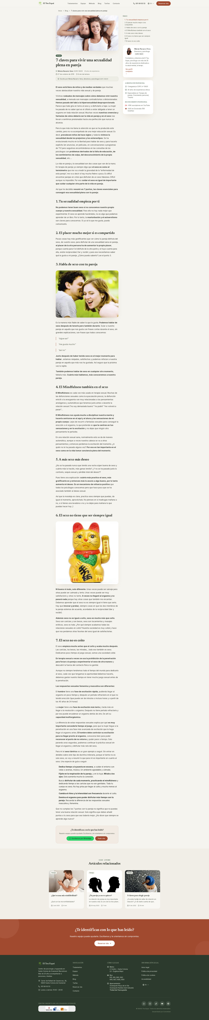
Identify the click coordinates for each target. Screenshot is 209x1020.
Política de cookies (145, 975)
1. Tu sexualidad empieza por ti (136, 20)
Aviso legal (145, 967)
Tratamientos (72, 3)
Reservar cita (163, 3)
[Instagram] (150, 1003)
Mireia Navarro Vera (70, 71)
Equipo (83, 3)
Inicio (60, 11)
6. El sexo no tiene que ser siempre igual (137, 37)
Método (92, 3)
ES (151, 3)
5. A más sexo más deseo (134, 33)
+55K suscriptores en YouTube (139, 105)
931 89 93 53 (45, 986)
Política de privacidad (145, 971)
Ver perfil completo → (129, 71)
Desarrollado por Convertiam (161, 1011)
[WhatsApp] (144, 1003)
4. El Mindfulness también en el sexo (138, 30)
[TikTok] (156, 1003)
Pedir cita (101, 838)
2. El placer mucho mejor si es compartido (135, 24)
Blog (99, 3)
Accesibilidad (145, 979)
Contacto (116, 3)
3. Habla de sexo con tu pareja (136, 27)
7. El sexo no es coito (132, 41)
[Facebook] (168, 1003)
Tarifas (107, 3)
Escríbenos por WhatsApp (81, 838)
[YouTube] (162, 1003)
